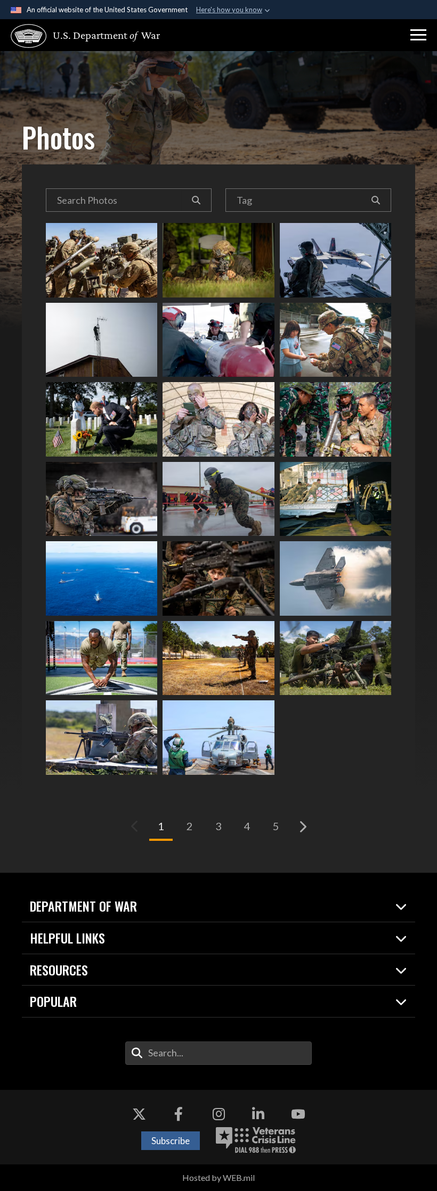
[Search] (196, 200)
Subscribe (170, 1140)
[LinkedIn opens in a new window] (258, 1114)
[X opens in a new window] (139, 1114)
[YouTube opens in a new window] (298, 1114)
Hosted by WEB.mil (218, 1177)
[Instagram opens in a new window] (218, 1114)
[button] (418, 35)
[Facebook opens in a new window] (178, 1114)
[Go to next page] (302, 826)
